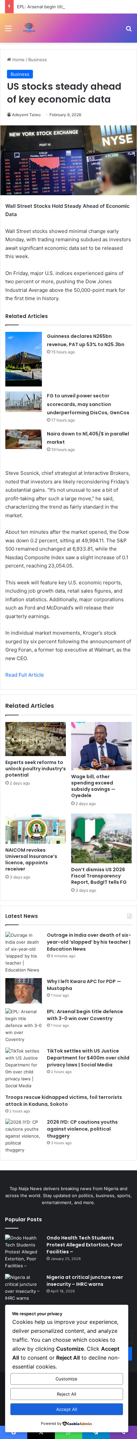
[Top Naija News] (29, 28)
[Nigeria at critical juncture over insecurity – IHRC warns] (23, 1288)
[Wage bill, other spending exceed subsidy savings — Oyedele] (101, 746)
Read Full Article (24, 675)
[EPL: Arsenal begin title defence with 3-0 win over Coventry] (23, 1025)
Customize (66, 1378)
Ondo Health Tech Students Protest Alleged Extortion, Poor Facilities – (84, 1245)
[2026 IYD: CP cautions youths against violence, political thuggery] (23, 1136)
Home (18, 59)
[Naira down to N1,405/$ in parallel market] (23, 439)
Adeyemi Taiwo (26, 114)
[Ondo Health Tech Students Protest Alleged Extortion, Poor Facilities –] (23, 1252)
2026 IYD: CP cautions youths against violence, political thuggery (82, 1129)
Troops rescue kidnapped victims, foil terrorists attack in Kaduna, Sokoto (63, 1100)
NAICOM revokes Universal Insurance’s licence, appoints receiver (31, 859)
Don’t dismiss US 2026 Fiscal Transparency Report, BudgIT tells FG (99, 875)
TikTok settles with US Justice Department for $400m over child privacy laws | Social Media (88, 1058)
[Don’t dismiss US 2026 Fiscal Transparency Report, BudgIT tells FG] (101, 838)
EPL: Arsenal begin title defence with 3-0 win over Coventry (85, 1015)
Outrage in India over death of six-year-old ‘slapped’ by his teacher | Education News (89, 942)
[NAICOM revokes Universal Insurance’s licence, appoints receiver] (35, 829)
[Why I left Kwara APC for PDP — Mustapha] (23, 991)
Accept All (66, 1409)
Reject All (66, 1394)
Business (37, 59)
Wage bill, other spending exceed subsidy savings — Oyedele (93, 786)
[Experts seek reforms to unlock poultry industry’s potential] (35, 739)
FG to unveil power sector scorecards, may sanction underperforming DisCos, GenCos (88, 404)
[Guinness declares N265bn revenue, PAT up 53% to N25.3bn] (23, 359)
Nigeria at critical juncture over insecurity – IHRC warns (85, 1280)
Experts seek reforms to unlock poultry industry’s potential (35, 768)
